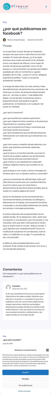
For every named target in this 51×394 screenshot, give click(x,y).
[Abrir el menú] (46, 6)
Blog (5, 22)
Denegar (25, 379)
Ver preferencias (25, 385)
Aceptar (25, 372)
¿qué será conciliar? (12, 340)
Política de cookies (24, 391)
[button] (47, 350)
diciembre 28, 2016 (19, 288)
